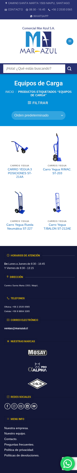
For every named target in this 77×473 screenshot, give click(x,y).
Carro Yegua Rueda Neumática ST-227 (19, 226)
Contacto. (10, 439)
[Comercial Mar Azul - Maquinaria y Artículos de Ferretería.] (38, 41)
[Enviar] (69, 69)
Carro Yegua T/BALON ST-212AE (57, 226)
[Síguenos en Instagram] (14, 406)
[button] (69, 41)
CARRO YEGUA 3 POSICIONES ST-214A (20, 173)
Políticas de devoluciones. (21, 455)
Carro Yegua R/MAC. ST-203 (57, 171)
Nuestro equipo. (15, 433)
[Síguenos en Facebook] (7, 406)
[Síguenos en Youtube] (34, 406)
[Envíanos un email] (21, 406)
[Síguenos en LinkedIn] (27, 406)
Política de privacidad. (19, 449)
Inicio (9, 91)
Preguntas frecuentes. (19, 444)
